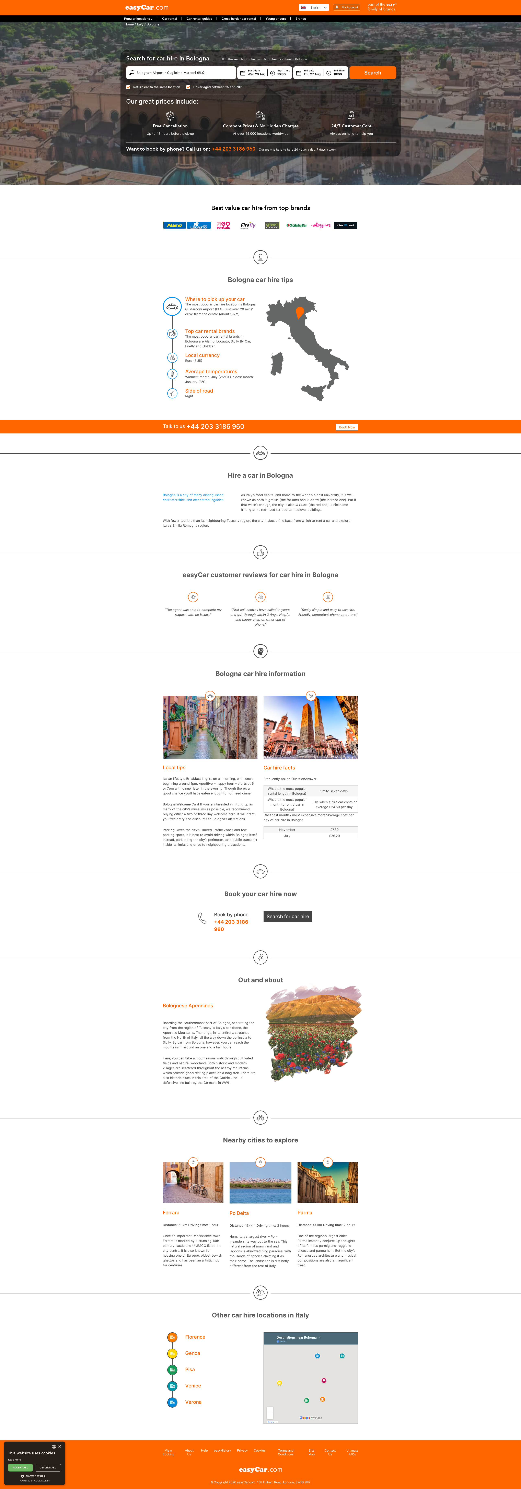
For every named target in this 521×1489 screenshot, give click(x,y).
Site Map (312, 1452)
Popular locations (137, 19)
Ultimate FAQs (352, 1452)
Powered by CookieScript (35, 1480)
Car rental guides (199, 19)
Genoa (192, 1353)
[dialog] (34, 1463)
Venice (193, 1386)
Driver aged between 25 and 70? (217, 87)
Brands (301, 19)
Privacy (242, 1450)
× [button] (59, 1446)
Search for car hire (288, 916)
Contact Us (330, 1452)
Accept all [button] (20, 1467)
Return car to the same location (156, 87)
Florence (195, 1337)
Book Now (347, 427)
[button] (34, 1476)
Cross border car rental (239, 19)
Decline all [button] (48, 1467)
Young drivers (276, 19)
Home (129, 24)
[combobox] (54, 1447)
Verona (193, 1402)
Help (204, 1450)
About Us (189, 1452)
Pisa (190, 1369)
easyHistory (222, 1450)
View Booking (168, 1452)
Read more (14, 1459)
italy (140, 24)
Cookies (260, 1450)
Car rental (169, 19)
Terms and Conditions (286, 1452)
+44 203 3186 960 (231, 925)
